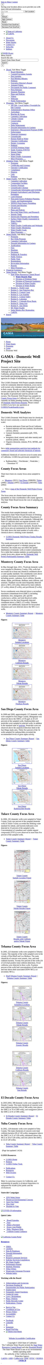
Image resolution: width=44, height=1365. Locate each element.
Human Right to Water (19, 139)
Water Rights (11, 234)
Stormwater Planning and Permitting (25, 217)
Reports (14, 266)
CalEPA (14, 312)
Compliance (15, 170)
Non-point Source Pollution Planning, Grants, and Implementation (25, 200)
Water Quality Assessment (21, 156)
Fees (12, 248)
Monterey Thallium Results (22, 703)
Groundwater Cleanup (19, 188)
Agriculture (15, 112)
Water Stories (11, 42)
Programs (10, 103)
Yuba (40, 483)
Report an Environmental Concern (19, 1200)
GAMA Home (11, 1159)
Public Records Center (14, 1301)
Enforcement (16, 132)
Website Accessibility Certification (22, 1338)
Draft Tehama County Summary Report (21, 976)
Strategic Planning (18, 92)
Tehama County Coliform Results (22, 1069)
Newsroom (10, 40)
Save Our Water (12, 1202)
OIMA (8, 1247)
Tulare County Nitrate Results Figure (22, 907)
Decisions (14, 252)
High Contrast (7, 19)
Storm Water (15, 154)
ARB (11, 1358)
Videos (13, 96)
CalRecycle (18, 1358)
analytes (22, 725)
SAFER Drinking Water (20, 148)
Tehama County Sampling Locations (22, 1003)
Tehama (10, 483)
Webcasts (14, 99)
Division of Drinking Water (26, 279)
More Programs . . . (18, 159)
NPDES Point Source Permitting (23, 203)
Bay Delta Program (18, 239)
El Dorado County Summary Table (22, 1117)
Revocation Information (20, 263)
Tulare (39, 480)
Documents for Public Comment (23, 87)
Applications (16, 246)
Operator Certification (19, 141)
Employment (11, 1290)
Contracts (14, 123)
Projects (9, 1162)
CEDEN (9, 1249)
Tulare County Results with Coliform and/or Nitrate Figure (22, 939)
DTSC (32, 1358)
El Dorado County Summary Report (20, 1116)
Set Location (29, 11)
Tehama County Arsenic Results (22, 1044)
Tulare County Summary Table (22, 840)
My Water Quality (18, 308)
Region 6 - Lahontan (19, 299)
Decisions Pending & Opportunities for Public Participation (20, 1286)
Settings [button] (9, 49)
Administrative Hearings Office (23, 110)
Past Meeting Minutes (19, 79)
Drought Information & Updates (23, 128)
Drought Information (14, 1253)
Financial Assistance (18, 134)
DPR (26, 1358)
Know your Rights (13, 1227)
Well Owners (11, 1173)
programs (9, 346)
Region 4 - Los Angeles (20, 295)
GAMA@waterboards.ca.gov (12, 407)
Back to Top (10, 1307)
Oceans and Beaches (19, 205)
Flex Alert (10, 1204)
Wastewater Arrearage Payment (18, 1271)
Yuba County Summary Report (18, 1144)
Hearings (14, 250)
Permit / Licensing (18, 143)
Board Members (17, 72)
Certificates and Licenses (20, 165)
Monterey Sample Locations (22, 641)
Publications (10, 1168)
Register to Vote (12, 1206)
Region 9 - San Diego (19, 306)
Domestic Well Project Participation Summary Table (19, 555)
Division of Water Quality (26, 283)
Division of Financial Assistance (28, 281)
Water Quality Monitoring (21, 228)
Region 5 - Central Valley (20, 297)
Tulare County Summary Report (18, 839)
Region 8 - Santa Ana (19, 303)
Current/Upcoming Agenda (21, 74)
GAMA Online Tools (14, 1164)
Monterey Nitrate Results (22, 682)
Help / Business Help (14, 1229)
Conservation (16, 121)
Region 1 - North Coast (20, 288)
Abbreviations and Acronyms (17, 1283)
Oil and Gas (15, 208)
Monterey (8, 480)
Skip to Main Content (9, 2)
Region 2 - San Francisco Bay (22, 290)
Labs (13, 174)
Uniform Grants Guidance (16, 1231)
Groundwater (16, 136)
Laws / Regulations (13, 1296)
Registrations (16, 261)
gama (8, 348)
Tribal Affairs (11, 1269)
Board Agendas (12, 1220)
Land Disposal (16, 197)
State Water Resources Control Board (25, 274)
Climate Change (17, 119)
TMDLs (14, 223)
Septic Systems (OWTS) (20, 150)
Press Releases (16, 90)
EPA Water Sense (13, 1197)
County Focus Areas (9, 398)
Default (4, 17)
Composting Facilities (19, 183)
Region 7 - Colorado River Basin (23, 301)
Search (8, 315)
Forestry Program (17, 185)
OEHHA (39, 1358)
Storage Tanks (16, 152)
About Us (9, 38)
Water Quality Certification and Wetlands (26, 225)
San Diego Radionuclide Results (22, 807)
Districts (14, 172)
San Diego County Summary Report (20, 739)
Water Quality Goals (19, 230)
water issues (11, 344)
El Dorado (25, 483)
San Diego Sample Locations (22, 766)
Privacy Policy (11, 1312)
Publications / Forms (14, 1303)
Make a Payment (13, 1225)
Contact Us (10, 45)
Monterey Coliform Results (22, 661)
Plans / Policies (11, 1299)
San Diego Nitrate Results (22, 787)
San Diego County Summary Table (22, 740)
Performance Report (13, 1264)
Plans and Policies (18, 94)
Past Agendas (16, 76)
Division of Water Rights (25, 286)
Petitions (14, 81)
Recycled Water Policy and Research (25, 212)
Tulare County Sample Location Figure (22, 877)
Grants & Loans (12, 1294)
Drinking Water (12, 161)
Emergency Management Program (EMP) (27, 130)
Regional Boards (35, 1347)
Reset (4, 22)
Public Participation (18, 101)
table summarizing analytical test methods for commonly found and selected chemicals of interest (20, 449)
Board (9, 70)
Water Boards (11, 272)
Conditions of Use (13, 1309)
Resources (10, 1170)
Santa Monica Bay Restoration (22, 310)
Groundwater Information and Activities (26, 190)
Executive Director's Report (21, 83)
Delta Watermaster (18, 125)
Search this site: (7, 58)
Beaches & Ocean (18, 114)
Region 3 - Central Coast (20, 292)
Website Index (11, 1273)
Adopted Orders (17, 85)
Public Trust (15, 259)
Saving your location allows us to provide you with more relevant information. (20, 8)
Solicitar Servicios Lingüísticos (18, 1260)
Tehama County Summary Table (19, 978)
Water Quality (12, 179)
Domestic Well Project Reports (15, 403)
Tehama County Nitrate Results (22, 1024)
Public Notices (16, 257)
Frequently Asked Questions (17, 1292)
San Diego (23, 480)
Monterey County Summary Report (19, 613)
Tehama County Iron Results (22, 1089)
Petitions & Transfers (19, 254)
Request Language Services (16, 1258)
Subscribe (9, 47)
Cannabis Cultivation (19, 116)
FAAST (9, 1255)
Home (8, 342)
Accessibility (11, 1314)
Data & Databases (13, 1251)
